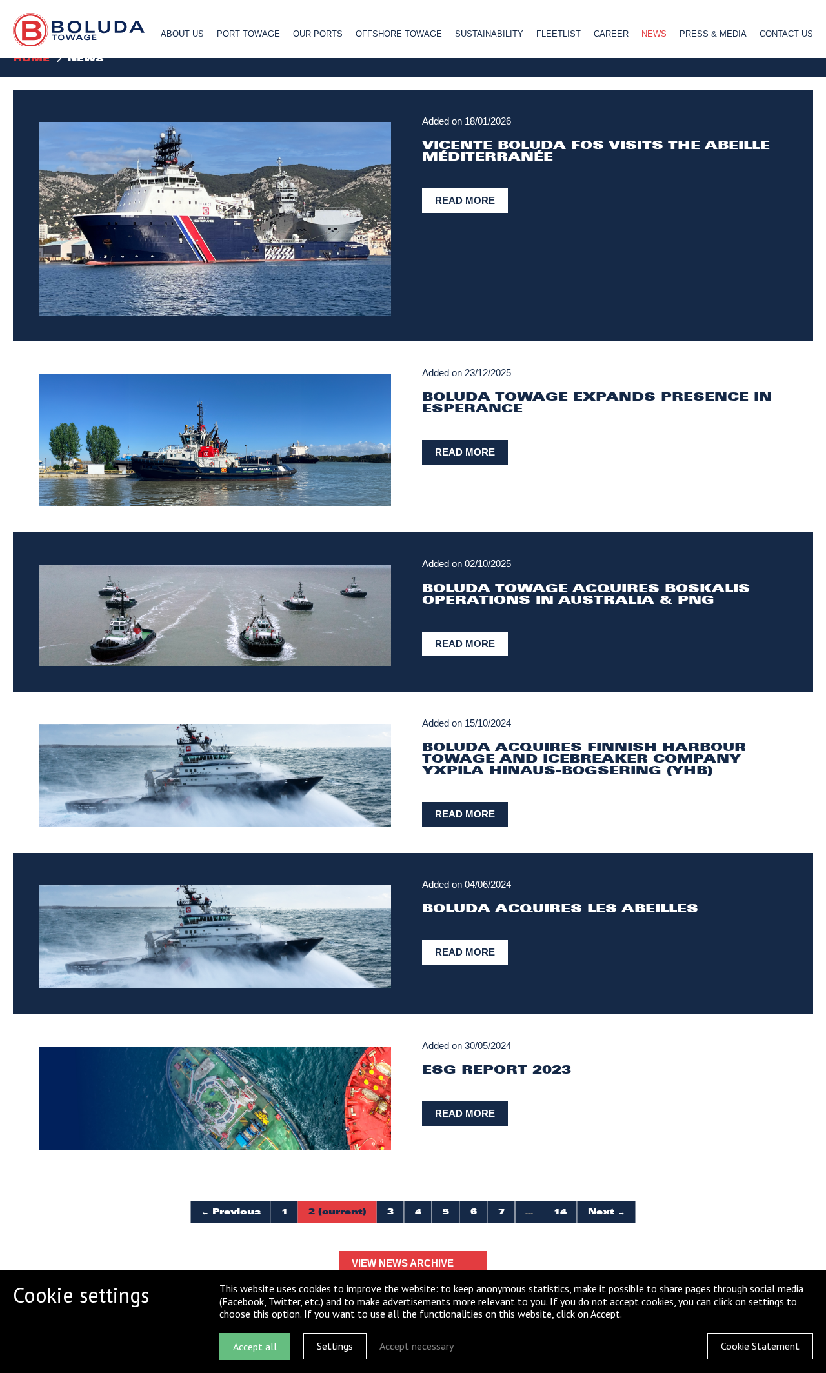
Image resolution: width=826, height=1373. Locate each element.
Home (31, 58)
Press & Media (713, 34)
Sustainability (489, 34)
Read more (465, 200)
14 (560, 1211)
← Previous (231, 1211)
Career (611, 34)
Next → (606, 1211)
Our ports (318, 34)
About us (182, 34)
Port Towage (248, 34)
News (654, 34)
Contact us (786, 34)
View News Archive (403, 1263)
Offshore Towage (399, 34)
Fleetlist (558, 34)
